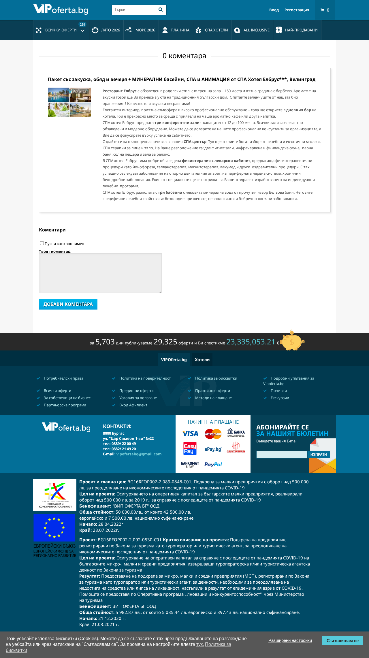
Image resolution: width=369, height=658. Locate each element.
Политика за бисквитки (215, 378)
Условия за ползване (137, 397)
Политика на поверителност (144, 378)
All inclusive (257, 30)
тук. (200, 644)
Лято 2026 (110, 30)
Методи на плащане (213, 397)
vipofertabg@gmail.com (139, 454)
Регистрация (297, 10)
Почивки (278, 390)
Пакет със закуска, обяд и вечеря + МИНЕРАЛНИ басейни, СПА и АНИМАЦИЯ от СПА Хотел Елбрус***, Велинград (181, 79)
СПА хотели (216, 30)
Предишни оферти (136, 390)
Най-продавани (301, 30)
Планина (180, 30)
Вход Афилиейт (132, 405)
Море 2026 (145, 30)
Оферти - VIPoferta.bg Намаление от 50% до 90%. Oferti (62, 9)
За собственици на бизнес (67, 397)
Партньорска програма (64, 405)
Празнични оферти (212, 390)
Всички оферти (65, 27)
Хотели (202, 359)
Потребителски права (63, 378)
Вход (274, 10)
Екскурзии (279, 397)
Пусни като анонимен (64, 243)
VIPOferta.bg (174, 359)
